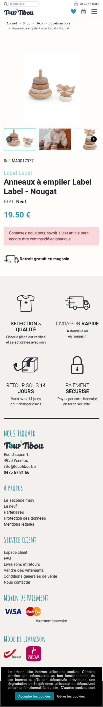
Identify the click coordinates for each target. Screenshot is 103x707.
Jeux (39, 23)
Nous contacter (17, 582)
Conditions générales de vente (30, 576)
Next (94, 139)
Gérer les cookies (71, 696)
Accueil (11, 23)
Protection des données (25, 518)
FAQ (7, 558)
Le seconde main (19, 500)
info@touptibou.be (20, 466)
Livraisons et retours (22, 564)
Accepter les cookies (34, 696)
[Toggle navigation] (94, 11)
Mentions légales (19, 524)
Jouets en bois (59, 23)
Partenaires (14, 512)
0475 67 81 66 (16, 472)
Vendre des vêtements (24, 570)
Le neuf (10, 506)
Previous (9, 139)
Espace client (15, 552)
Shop (26, 23)
